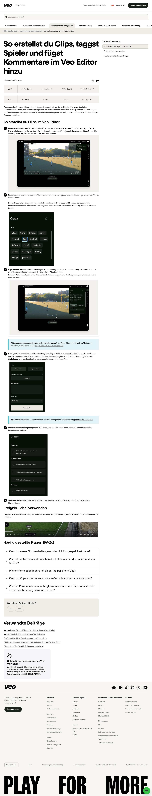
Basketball (76, 712)
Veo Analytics (51, 721)
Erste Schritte (11, 26)
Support (50, 748)
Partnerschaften (131, 702)
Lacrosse (76, 709)
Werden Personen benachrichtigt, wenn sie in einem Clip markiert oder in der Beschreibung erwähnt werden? (51, 588)
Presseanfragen (103, 712)
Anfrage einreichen (138, 5)
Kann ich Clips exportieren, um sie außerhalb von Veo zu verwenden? (50, 578)
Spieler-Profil (51, 718)
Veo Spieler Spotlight (54, 728)
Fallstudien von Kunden (106, 732)
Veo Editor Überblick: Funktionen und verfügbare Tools (25, 638)
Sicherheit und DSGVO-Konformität (106, 765)
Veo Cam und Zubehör (107, 26)
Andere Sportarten (79, 719)
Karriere (101, 705)
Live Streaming (85, 26)
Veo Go (49, 705)
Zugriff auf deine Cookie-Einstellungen (137, 765)
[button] (11, 765)
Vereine (75, 725)
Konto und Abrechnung (131, 26)
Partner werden (130, 712)
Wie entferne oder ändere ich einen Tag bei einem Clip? (42, 570)
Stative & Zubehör (53, 709)
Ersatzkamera (51, 741)
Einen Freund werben (132, 705)
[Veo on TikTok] (126, 687)
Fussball (75, 702)
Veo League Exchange (54, 732)
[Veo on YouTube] (113, 687)
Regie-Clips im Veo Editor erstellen (49, 346)
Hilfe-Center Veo (10, 31)
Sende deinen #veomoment (108, 736)
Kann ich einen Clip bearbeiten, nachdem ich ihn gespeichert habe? (49, 551)
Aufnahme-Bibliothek (105, 743)
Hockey (75, 716)
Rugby (75, 705)
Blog (99, 725)
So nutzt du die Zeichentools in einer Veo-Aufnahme (24, 634)
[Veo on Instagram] (132, 687)
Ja (11, 609)
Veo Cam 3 (50, 702)
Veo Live (50, 725)
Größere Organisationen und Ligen (82, 730)
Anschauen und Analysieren (62, 26)
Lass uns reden (13, 709)
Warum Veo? (102, 739)
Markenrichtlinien (104, 716)
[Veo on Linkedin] (145, 687)
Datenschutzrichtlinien (79, 765)
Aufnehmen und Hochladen (34, 26)
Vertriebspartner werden (134, 709)
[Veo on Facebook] (120, 687)
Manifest (101, 709)
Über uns (101, 702)
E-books (101, 728)
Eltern (75, 734)
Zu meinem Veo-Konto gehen (94, 5)
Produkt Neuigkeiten (54, 745)
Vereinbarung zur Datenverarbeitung (52, 765)
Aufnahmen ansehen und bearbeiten (59, 31)
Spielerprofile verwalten (83, 420)
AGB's (30, 765)
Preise (49, 737)
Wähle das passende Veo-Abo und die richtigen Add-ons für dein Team (32, 642)
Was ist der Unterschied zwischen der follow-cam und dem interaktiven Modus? (52, 561)
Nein (19, 609)
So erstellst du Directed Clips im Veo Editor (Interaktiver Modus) (29, 630)
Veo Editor (50, 714)
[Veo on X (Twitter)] (138, 687)
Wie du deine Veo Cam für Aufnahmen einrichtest (23, 646)
